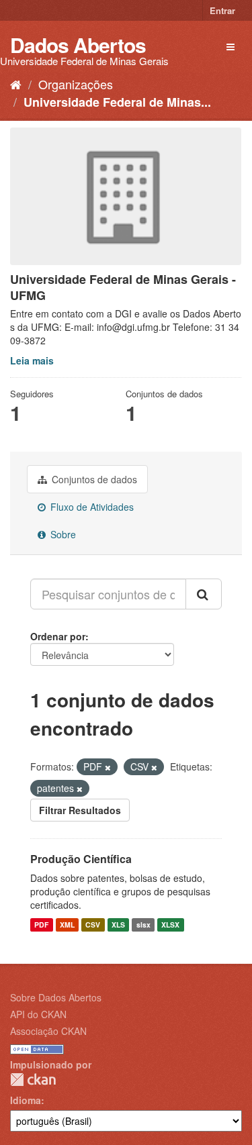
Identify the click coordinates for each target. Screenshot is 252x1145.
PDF (41, 924)
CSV (92, 924)
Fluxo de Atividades (91, 506)
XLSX (170, 924)
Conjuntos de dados (93, 479)
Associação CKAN (48, 1031)
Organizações (75, 84)
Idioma (25, 1100)
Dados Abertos (78, 44)
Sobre (62, 534)
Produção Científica (81, 858)
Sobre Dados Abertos (55, 997)
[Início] (16, 84)
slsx (143, 924)
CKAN (33, 1080)
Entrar (222, 10)
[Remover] (108, 767)
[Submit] (203, 594)
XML (67, 924)
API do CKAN (38, 1014)
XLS (118, 924)
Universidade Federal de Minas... (117, 102)
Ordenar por (57, 636)
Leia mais (32, 360)
